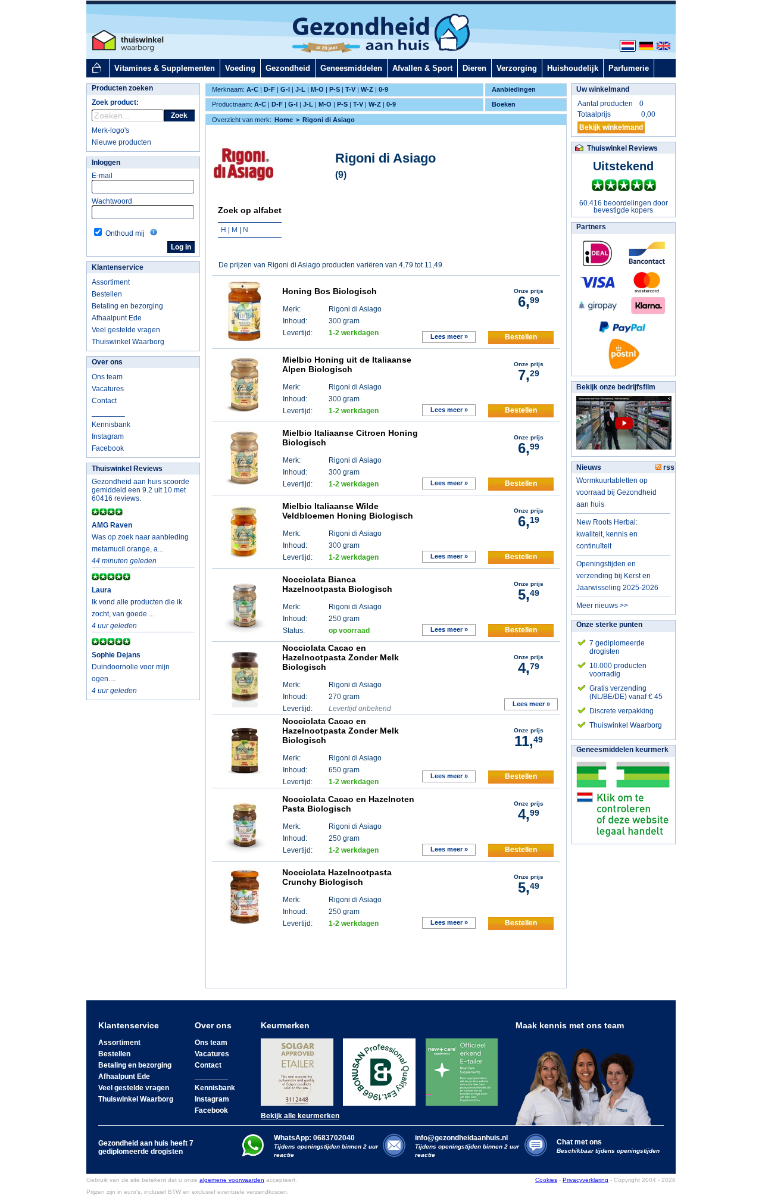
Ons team (107, 377)
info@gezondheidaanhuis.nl (467, 1146)
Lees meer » (449, 336)
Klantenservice (117, 267)
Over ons (107, 362)
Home (283, 119)
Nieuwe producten (121, 142)
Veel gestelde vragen (126, 330)
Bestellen (107, 294)
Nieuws (588, 467)
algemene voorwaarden (231, 1180)
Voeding (240, 68)
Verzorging (516, 68)
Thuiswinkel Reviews (127, 468)
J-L (300, 89)
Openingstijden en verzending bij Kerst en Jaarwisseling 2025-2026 (617, 576)
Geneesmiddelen (351, 68)
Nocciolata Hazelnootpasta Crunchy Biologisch (337, 877)
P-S (334, 89)
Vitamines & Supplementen (164, 68)
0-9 (383, 89)
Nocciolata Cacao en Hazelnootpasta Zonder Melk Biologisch (340, 657)
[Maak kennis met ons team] (587, 1077)
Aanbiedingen (514, 89)
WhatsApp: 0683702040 (314, 1138)
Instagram (108, 436)
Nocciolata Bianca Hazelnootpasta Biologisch (337, 584)
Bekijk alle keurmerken (300, 1116)
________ (108, 412)
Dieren (474, 68)
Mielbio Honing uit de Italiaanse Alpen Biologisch (346, 364)
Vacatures (108, 389)
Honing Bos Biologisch (329, 291)
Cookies (546, 1180)
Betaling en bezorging (127, 306)
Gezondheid (288, 68)
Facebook (108, 448)
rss (667, 467)
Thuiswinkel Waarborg (128, 342)
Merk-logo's (110, 130)
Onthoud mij (125, 233)
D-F (269, 89)
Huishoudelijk (572, 68)
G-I (285, 89)
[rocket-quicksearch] (128, 115)
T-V (350, 89)
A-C (252, 89)
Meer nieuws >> (602, 605)
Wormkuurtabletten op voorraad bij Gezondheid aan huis (616, 492)
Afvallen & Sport (422, 68)
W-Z (367, 89)
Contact (104, 401)
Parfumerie (628, 68)
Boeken (504, 104)
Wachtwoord (112, 201)
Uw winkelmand (602, 89)
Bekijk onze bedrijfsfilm (615, 387)
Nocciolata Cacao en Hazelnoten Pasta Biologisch (348, 803)
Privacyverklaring (585, 1180)
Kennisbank (111, 424)
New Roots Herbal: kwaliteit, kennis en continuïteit (607, 534)
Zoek (179, 115)
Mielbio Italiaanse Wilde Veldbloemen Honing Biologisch (347, 510)
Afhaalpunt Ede (117, 318)
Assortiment (111, 282)
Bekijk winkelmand (611, 127)
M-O (317, 89)
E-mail (102, 175)
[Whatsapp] (253, 1154)
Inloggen (106, 162)
